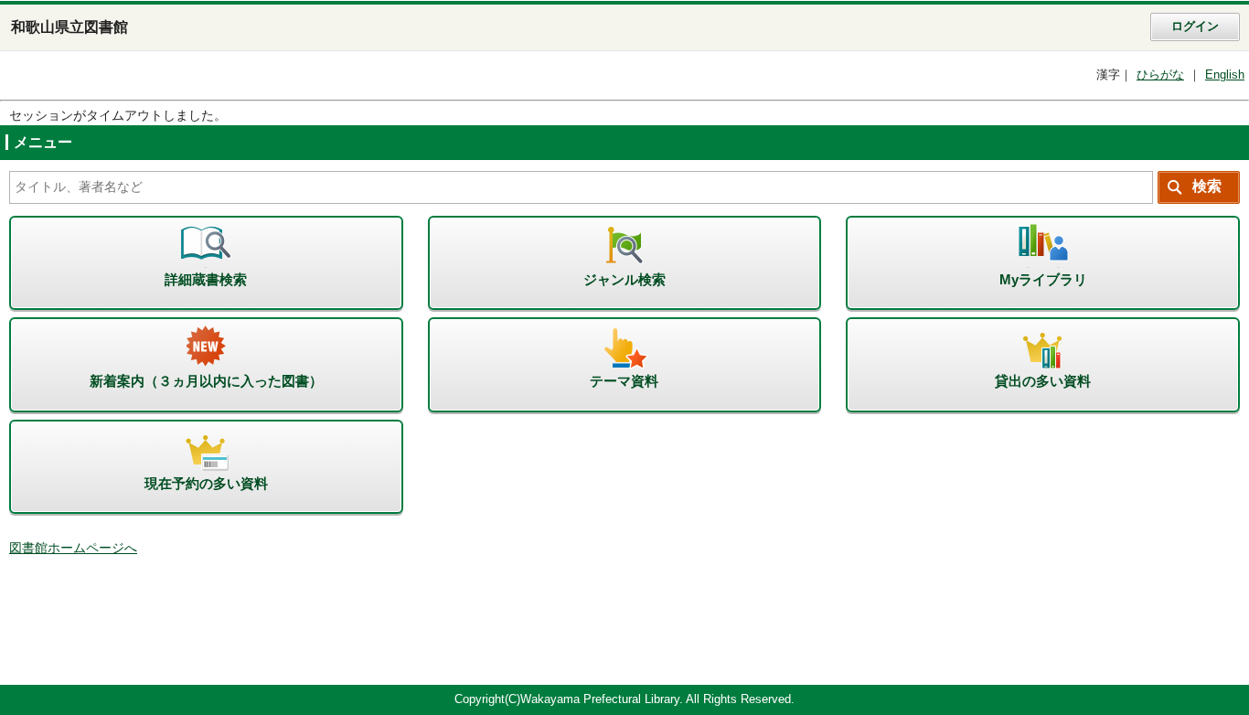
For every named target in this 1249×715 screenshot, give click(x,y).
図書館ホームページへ (73, 548)
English (1224, 75)
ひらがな (1160, 75)
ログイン (1195, 26)
